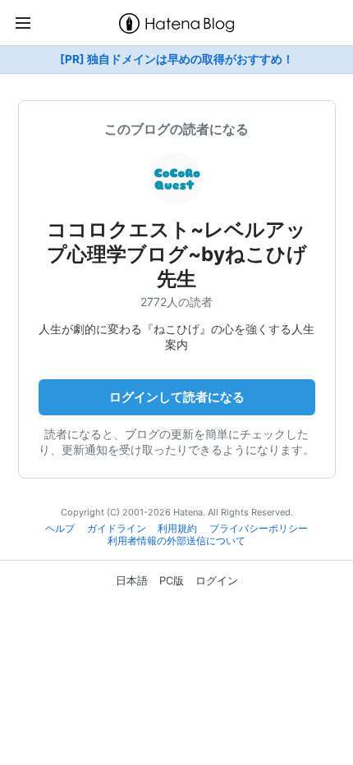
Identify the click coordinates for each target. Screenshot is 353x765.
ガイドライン (116, 528)
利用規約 (177, 528)
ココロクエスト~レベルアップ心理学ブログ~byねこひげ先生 (177, 254)
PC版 (171, 580)
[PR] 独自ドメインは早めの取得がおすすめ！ (177, 59)
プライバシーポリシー (258, 528)
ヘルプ (60, 528)
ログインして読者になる (177, 397)
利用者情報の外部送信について (176, 541)
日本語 (132, 580)
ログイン (216, 580)
